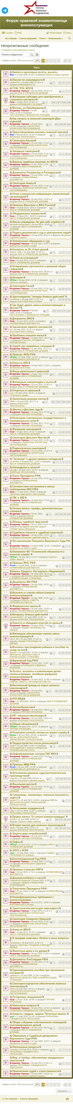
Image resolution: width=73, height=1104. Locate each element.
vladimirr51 (15, 82)
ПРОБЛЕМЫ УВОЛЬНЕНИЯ (23, 813)
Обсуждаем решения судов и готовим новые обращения (28, 528)
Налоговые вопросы (24, 1005)
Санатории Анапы (23, 183)
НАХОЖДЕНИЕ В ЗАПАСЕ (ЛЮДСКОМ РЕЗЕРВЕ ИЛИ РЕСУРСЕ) (28, 749)
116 (57, 989)
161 (60, 828)
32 (66, 374)
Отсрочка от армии (19, 395)
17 (63, 135)
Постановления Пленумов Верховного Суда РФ (41, 541)
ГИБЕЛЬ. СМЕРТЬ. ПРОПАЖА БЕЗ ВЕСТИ (24, 601)
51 (69, 289)
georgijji (13, 470)
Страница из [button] (37, 61)
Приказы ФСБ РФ (23, 354)
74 (69, 281)
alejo (12, 853)
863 (64, 124)
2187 (58, 103)
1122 (68, 311)
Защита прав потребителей (28, 833)
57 (66, 933)
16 (60, 135)
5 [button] (58, 61)
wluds (12, 828)
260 (60, 639)
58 (69, 933)
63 (63, 598)
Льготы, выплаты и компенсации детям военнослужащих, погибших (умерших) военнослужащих (35, 674)
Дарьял (13, 652)
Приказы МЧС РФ (23, 562)
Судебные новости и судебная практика (36, 532)
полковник (14, 299)
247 (60, 820)
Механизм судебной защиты (34, 537)
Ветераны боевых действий (29, 614)
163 (69, 828)
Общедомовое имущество (28, 213)
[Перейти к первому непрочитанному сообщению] (11, 72)
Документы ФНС (22, 318)
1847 (58, 111)
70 (63, 83)
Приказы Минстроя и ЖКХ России (33, 205)
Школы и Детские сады (26, 409)
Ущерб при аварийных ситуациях (32, 346)
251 (64, 514)
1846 (53, 111)
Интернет (17, 277)
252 (69, 514)
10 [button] (65, 61)
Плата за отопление (24, 257)
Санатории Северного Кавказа (30, 919)
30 (66, 322)
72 (69, 83)
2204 (68, 402)
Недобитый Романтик (20, 880)
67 (66, 746)
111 (69, 779)
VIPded (13, 280)
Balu (12, 75)
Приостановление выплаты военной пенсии (39, 132)
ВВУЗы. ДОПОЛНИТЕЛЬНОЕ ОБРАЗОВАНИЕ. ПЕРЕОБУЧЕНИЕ (26, 738)
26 (60, 811)
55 (60, 933)
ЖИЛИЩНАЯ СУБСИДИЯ (30, 104)
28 (60, 322)
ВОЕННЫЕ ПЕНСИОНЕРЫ (23, 137)
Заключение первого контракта (31, 327)
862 (60, 124)
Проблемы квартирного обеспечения (27, 494)
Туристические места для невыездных (35, 908)
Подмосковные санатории (28, 448)
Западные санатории (25, 151)
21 (63, 208)
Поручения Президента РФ (28, 888)
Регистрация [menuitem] (56, 33)
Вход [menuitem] (68, 33)
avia (11, 393)
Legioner (14, 778)
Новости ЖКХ (20, 929)
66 (69, 626)
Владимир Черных (19, 91)
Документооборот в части (28, 878)
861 (56, 124)
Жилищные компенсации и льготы (33, 382)
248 (64, 820)
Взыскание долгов (23, 784)
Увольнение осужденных (27, 808)
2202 (58, 402)
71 (66, 83)
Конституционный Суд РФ (28, 858)
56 (63, 933)
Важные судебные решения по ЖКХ (34, 161)
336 (56, 691)
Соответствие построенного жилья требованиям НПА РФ (32, 488)
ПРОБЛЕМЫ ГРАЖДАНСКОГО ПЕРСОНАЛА (31, 1010)
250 (60, 514)
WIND (12, 401)
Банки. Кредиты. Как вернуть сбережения (37, 571)
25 (69, 261)
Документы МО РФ (23, 582)
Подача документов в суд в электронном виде (40, 232)
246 (56, 820)
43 (60, 144)
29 (63, 322)
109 (61, 779)
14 (69, 501)
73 (66, 281)
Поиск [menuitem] (70, 38)
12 (63, 501)
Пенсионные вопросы (25, 1047)
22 (66, 208)
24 (66, 261)
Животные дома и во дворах (29, 951)
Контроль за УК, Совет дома (29, 249)
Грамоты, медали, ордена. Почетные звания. (39, 1013)
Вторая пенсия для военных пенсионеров (38, 825)
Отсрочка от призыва (25, 390)
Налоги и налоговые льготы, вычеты (34, 72)
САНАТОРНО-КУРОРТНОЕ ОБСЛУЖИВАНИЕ (25, 127)
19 (69, 135)
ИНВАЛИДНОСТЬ (26, 84)
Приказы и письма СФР (26, 869)
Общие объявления (24, 724)
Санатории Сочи (22, 286)
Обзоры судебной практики (29, 521)
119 (69, 989)
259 (56, 639)
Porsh (13, 565)
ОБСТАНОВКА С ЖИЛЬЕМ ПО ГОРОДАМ (30, 115)
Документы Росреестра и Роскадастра (35, 172)
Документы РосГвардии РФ (29, 959)
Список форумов (29, 1099)
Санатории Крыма (23, 140)
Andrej (13, 819)
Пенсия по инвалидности (27, 79)
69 (60, 83)
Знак (12, 102)
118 (65, 989)
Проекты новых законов (57, 75)
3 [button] (50, 61)
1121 (64, 311)
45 (66, 144)
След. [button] (69, 61)
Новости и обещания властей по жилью (36, 623)
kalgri (12, 746)
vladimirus (14, 975)
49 (63, 289)
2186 (53, 103)
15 (60, 165)
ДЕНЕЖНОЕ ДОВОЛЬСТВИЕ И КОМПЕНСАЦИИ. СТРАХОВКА (29, 577)
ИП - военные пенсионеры (28, 715)
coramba (14, 1049)
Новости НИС (20, 363)
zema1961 (14, 461)
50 (66, 289)
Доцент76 (14, 800)
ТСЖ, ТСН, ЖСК (21, 88)
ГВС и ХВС (18, 497)
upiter (12, 811)
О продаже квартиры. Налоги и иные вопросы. (40, 938)
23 (69, 208)
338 (64, 691)
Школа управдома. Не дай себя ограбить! (37, 222)
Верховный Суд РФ (24, 660)
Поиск (32, 54)
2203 (63, 402)
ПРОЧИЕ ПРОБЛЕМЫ (31, 414)
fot (11, 329)
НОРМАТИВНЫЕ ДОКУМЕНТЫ (24, 323)
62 (60, 598)
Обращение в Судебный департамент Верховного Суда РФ (34, 1037)
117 (61, 989)
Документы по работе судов (23, 246)
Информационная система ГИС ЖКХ (34, 753)
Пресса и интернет (19, 282)
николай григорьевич (20, 224)
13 (66, 501)
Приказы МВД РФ (23, 764)
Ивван (13, 735)
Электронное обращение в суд (30, 241)
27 (63, 811)
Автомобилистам (22, 707)
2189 (68, 103)
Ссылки (9, 33)
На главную (11, 1099)
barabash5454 (16, 617)
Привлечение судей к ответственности (35, 1071)
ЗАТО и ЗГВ (19, 850)
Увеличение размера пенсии (29, 398)
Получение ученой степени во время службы (39, 732)
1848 (63, 111)
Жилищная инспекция (25, 429)
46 (69, 144)
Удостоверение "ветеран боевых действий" (38, 296)
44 (63, 144)
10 (66, 154)
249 (56, 514)
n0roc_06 (14, 639)
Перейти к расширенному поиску (19, 50)
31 (69, 322)
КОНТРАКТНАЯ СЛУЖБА (30, 301)
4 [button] (54, 61)
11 (69, 154)
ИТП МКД (17, 698)
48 (60, 289)
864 (69, 124)
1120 (59, 311)
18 (66, 135)
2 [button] (47, 61)
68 (69, 746)
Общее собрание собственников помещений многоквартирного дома (38, 1023)
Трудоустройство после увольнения (34, 743)
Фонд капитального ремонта (29, 371)
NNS (12, 989)
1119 (54, 311)
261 (64, 639)
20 (60, 208)
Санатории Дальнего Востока (30, 437)
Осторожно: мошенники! (27, 997)
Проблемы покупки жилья (28, 335)
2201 (53, 402)
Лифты (16, 842)
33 (69, 374)
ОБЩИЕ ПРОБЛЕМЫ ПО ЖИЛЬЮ (32, 854)
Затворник (15, 943)
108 (57, 779)
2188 (63, 103)
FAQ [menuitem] (19, 33)
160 (56, 828)
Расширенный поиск (37, 54)
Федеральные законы (25, 606)
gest (12, 1016)
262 (69, 639)
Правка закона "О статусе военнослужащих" (39, 816)
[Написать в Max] (68, 11)
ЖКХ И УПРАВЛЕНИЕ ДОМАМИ (33, 93)
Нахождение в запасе (25, 467)
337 (60, 691)
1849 (68, 111)
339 (69, 691)
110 (65, 779)
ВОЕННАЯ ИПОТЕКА (20, 368)
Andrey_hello (16, 252)
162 (64, 828)
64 (66, 598)
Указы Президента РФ (25, 475)
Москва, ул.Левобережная (28, 108)
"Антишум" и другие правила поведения (36, 459)
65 (69, 598)
